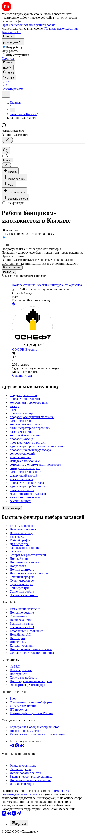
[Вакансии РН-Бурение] (47, 327)
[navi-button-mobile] (6, 94)
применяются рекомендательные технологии (35, 792)
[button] (6, 81)
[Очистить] (7, 140)
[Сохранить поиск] (6, 150)
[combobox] (20, 131)
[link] (8, 72)
